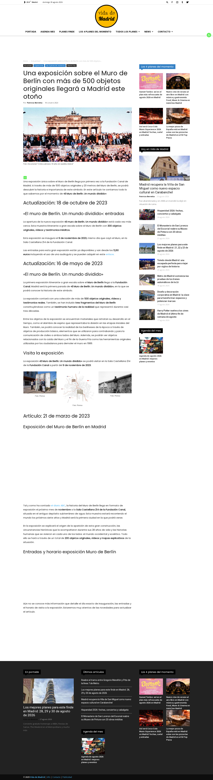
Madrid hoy (71, 65)
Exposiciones (38, 65)
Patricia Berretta (34, 103)
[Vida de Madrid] (106, 16)
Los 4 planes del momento (95, 31)
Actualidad (35, 61)
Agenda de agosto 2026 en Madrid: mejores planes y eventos (150, 359)
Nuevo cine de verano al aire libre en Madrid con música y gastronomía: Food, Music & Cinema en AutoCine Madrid (178, 97)
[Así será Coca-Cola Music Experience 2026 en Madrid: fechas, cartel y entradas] (151, 116)
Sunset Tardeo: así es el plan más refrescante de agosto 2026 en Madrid (150, 95)
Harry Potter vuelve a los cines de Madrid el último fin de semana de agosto (172, 313)
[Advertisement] (77, 468)
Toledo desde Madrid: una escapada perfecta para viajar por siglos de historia (172, 263)
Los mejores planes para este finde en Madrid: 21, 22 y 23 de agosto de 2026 (172, 247)
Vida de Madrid (30, 719)
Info (48, 777)
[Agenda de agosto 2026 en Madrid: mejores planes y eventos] (151, 345)
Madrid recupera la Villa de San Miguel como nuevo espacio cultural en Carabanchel (161, 188)
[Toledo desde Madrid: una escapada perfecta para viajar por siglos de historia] (147, 264)
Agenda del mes (151, 330)
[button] (167, 2)
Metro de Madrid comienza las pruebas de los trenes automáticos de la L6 (173, 279)
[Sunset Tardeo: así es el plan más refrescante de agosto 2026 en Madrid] (151, 81)
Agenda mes (48, 31)
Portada (30, 31)
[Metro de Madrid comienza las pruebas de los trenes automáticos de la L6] (147, 279)
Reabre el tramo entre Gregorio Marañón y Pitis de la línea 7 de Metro (105, 682)
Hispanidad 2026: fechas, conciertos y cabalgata (104, 710)
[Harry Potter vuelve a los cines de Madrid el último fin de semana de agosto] (147, 314)
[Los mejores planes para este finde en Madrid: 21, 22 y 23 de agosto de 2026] (147, 248)
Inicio (25, 61)
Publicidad (67, 777)
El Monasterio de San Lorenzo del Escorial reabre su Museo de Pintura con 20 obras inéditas (105, 718)
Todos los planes (126, 31)
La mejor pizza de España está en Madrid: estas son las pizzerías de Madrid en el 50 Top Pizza (177, 132)
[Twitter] (187, 2)
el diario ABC (58, 505)
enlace (110, 254)
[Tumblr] (182, 2)
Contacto (164, 31)
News (147, 31)
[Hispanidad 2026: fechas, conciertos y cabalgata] (147, 214)
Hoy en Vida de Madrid (154, 149)
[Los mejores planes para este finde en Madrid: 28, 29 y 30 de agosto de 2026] (48, 690)
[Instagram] (177, 2)
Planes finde (67, 31)
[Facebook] (172, 2)
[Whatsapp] (25, 177)
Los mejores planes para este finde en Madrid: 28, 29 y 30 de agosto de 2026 (48, 711)
